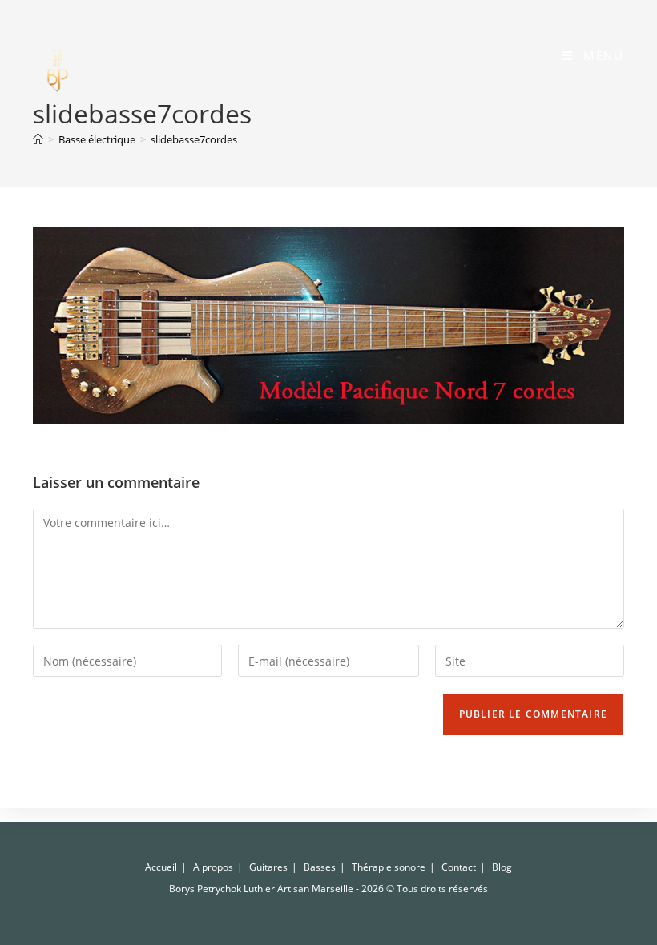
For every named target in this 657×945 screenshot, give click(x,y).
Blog (502, 867)
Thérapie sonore (388, 867)
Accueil (161, 867)
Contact (458, 867)
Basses (320, 867)
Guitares (268, 867)
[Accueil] (38, 139)
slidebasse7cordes (194, 139)
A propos (213, 867)
